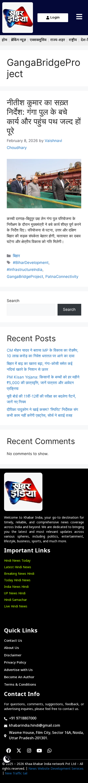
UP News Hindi (14, 593)
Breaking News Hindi (19, 574)
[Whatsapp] (49, 750)
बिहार (16, 256)
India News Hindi (16, 587)
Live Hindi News (15, 606)
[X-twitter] (19, 750)
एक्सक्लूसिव (38, 40)
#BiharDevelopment (31, 262)
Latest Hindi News (17, 567)
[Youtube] (39, 750)
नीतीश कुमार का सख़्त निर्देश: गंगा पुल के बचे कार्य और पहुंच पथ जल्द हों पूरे (44, 116)
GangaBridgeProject (25, 276)
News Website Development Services (55, 769)
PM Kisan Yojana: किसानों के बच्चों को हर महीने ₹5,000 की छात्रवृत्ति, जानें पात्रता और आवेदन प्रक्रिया (43, 383)
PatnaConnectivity (61, 276)
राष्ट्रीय (73, 40)
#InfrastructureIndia (24, 269)
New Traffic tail (16, 774)
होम (4, 40)
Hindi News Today (17, 561)
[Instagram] (29, 750)
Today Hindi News (17, 580)
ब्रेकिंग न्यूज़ (18, 40)
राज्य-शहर (57, 40)
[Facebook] (9, 750)
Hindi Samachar (15, 600)
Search (13, 300)
